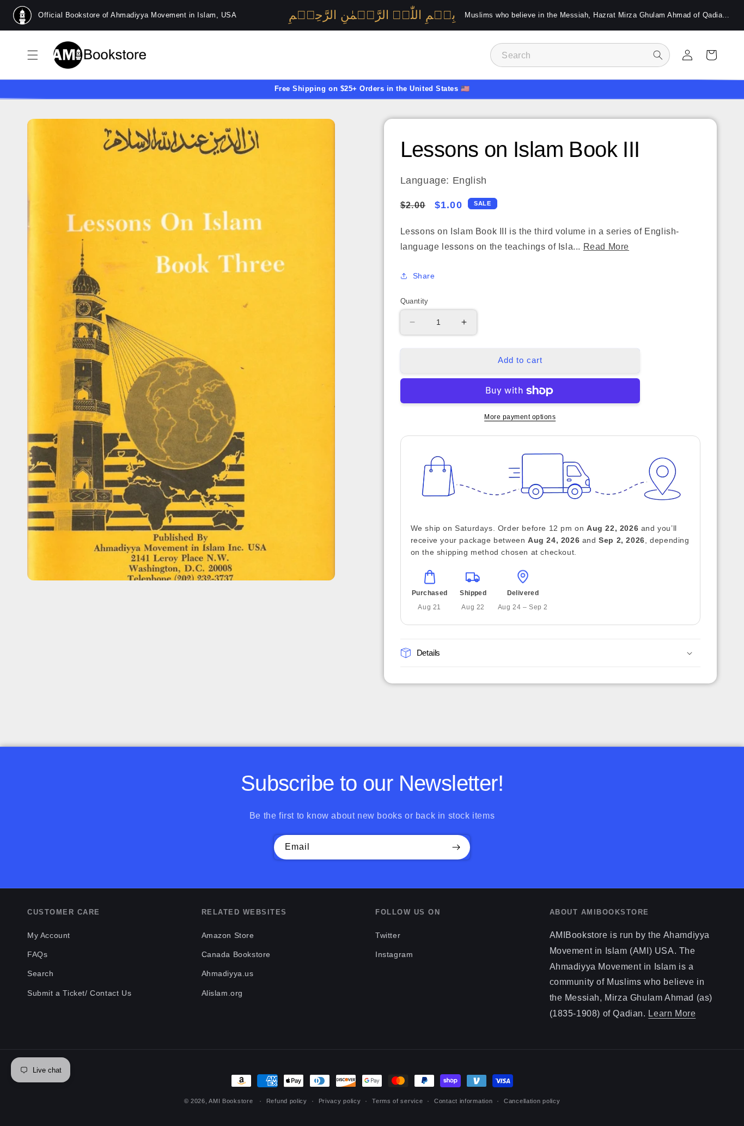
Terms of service (397, 1101)
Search (40, 973)
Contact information (463, 1101)
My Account (48, 935)
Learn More (672, 1013)
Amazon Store (228, 935)
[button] (33, 55)
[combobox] (580, 55)
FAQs (37, 954)
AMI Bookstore (231, 1101)
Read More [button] (606, 246)
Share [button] (424, 275)
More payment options (520, 417)
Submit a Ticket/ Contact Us (79, 993)
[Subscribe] (456, 847)
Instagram (394, 954)
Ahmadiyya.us (228, 973)
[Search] (658, 55)
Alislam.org (222, 993)
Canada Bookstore (236, 954)
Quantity (414, 301)
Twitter (387, 935)
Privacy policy (340, 1101)
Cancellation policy (532, 1101)
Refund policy (286, 1101)
